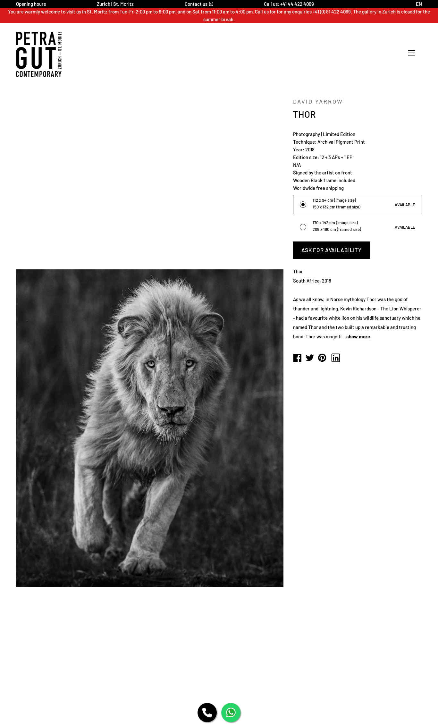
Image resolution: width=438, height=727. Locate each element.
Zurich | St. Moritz (115, 4)
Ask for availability (331, 250)
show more (358, 336)
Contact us (196, 4)
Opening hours (31, 4)
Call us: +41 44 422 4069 (289, 4)
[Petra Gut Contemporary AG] (297, 358)
